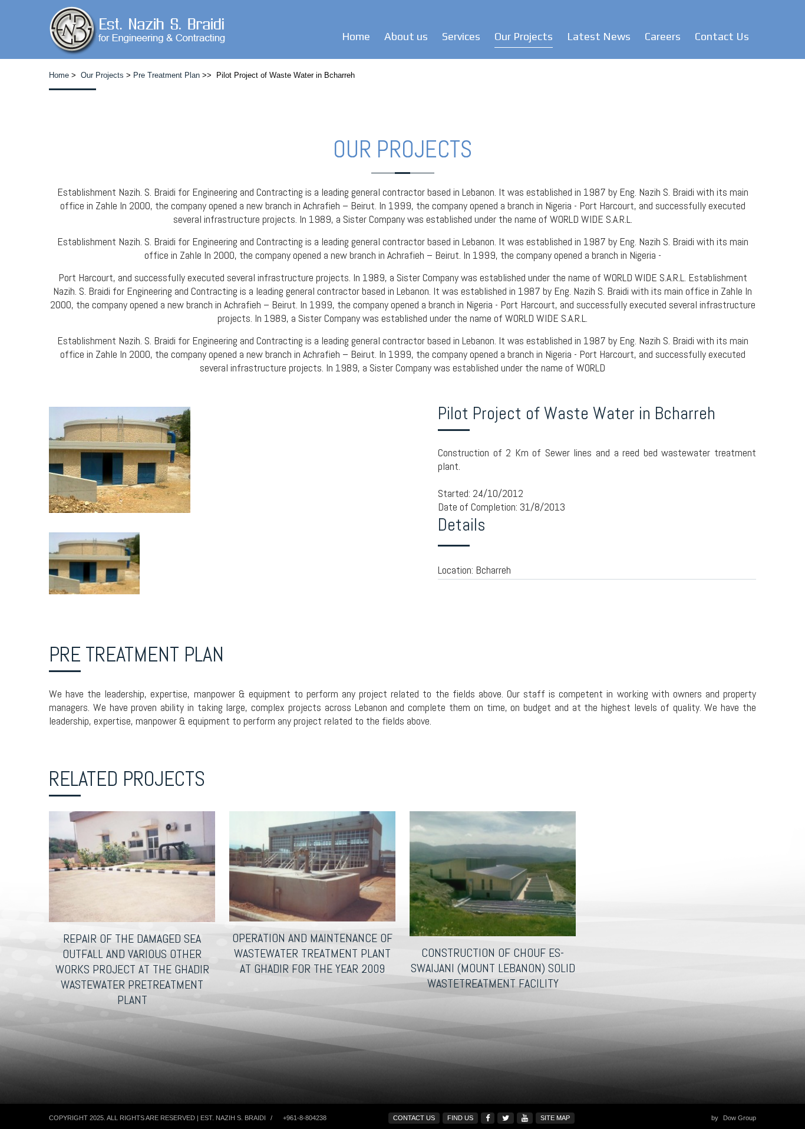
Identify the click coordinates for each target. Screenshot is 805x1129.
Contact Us (722, 36)
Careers (663, 36)
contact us (414, 1117)
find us (460, 1117)
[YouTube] (525, 1118)
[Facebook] (488, 1118)
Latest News (599, 36)
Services (461, 36)
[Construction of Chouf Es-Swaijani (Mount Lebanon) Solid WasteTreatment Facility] (493, 873)
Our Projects (523, 36)
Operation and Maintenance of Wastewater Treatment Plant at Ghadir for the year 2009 (312, 953)
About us (406, 36)
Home (356, 36)
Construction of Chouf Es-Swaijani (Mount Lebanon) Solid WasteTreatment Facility (493, 968)
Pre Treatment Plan (166, 75)
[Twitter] (505, 1118)
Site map (555, 1117)
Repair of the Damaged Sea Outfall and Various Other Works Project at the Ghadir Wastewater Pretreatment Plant (132, 969)
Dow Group (739, 1117)
